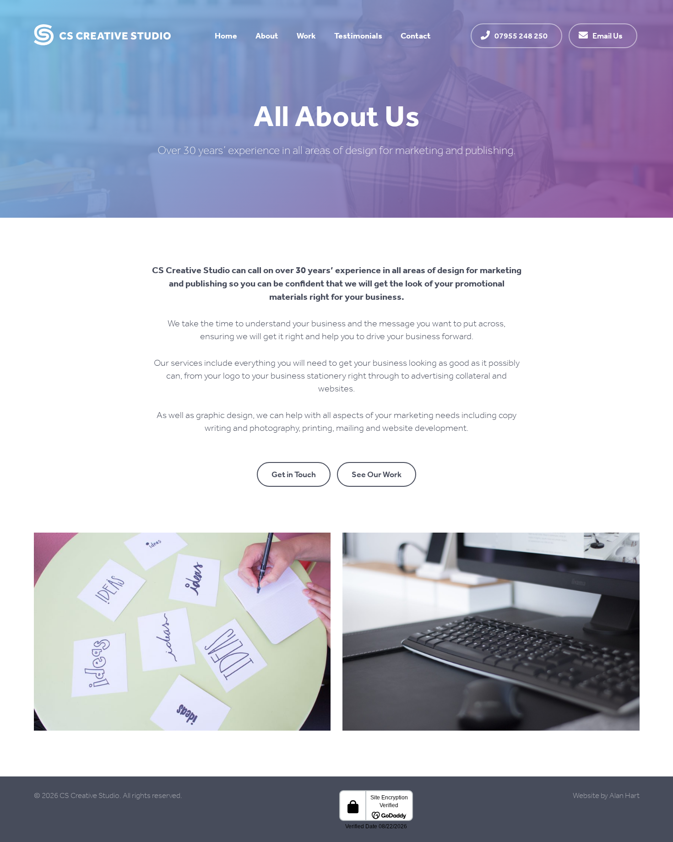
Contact (416, 35)
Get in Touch (293, 474)
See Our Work (377, 474)
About (266, 35)
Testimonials (358, 35)
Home (226, 35)
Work (306, 35)
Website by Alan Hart (606, 795)
